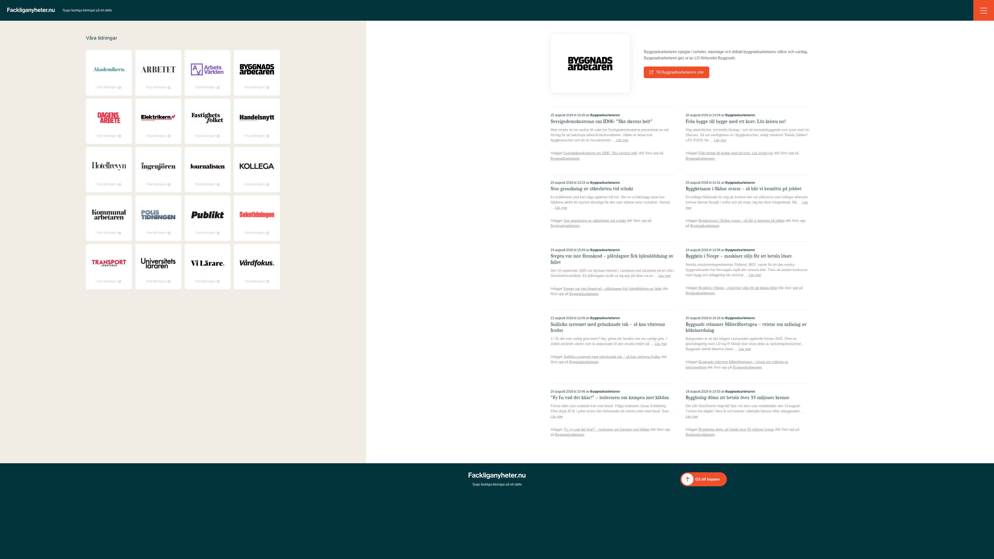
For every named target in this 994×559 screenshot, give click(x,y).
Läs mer (622, 140)
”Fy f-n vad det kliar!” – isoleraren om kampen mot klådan (606, 429)
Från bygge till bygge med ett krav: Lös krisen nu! (736, 153)
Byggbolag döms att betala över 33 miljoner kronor (736, 429)
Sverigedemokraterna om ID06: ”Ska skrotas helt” (601, 153)
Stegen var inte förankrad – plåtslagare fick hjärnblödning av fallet (613, 289)
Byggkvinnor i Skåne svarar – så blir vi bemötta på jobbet (742, 221)
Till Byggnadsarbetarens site (680, 72)
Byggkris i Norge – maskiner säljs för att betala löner (738, 288)
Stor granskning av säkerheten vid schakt (595, 221)
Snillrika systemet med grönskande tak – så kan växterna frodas (612, 357)
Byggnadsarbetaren (565, 158)
